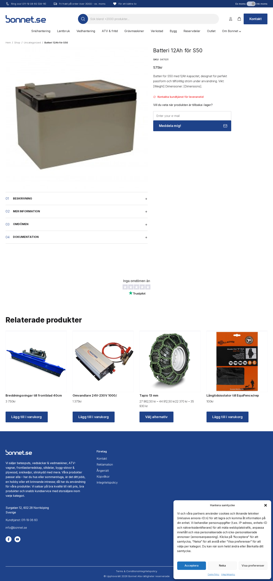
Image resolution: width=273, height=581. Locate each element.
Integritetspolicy (228, 574)
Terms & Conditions (127, 571)
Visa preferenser (253, 565)
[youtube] (17, 539)
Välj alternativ (156, 417)
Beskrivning (22, 198)
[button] (265, 505)
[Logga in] (230, 19)
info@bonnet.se (16, 527)
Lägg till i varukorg (26, 417)
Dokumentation (26, 237)
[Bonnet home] (26, 19)
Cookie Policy (213, 574)
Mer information (26, 211)
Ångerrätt (103, 470)
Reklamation (105, 464)
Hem (8, 42)
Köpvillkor (103, 476)
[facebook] (9, 539)
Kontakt (255, 19)
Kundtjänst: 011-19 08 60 (22, 520)
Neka (222, 565)
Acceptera (192, 565)
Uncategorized (32, 42)
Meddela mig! (170, 126)
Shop (17, 42)
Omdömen (20, 224)
